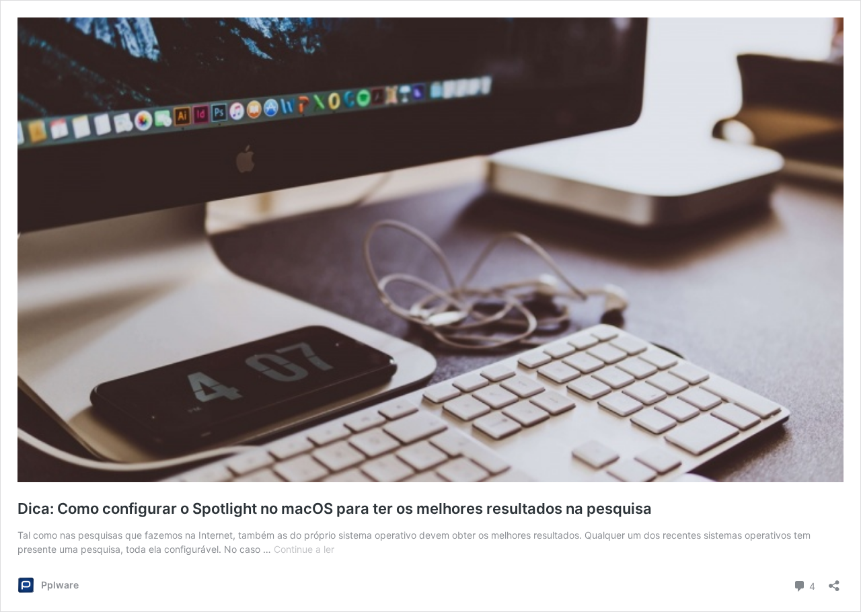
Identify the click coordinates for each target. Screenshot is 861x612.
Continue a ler (304, 549)
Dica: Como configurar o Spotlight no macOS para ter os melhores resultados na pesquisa (334, 508)
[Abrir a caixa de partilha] (834, 581)
